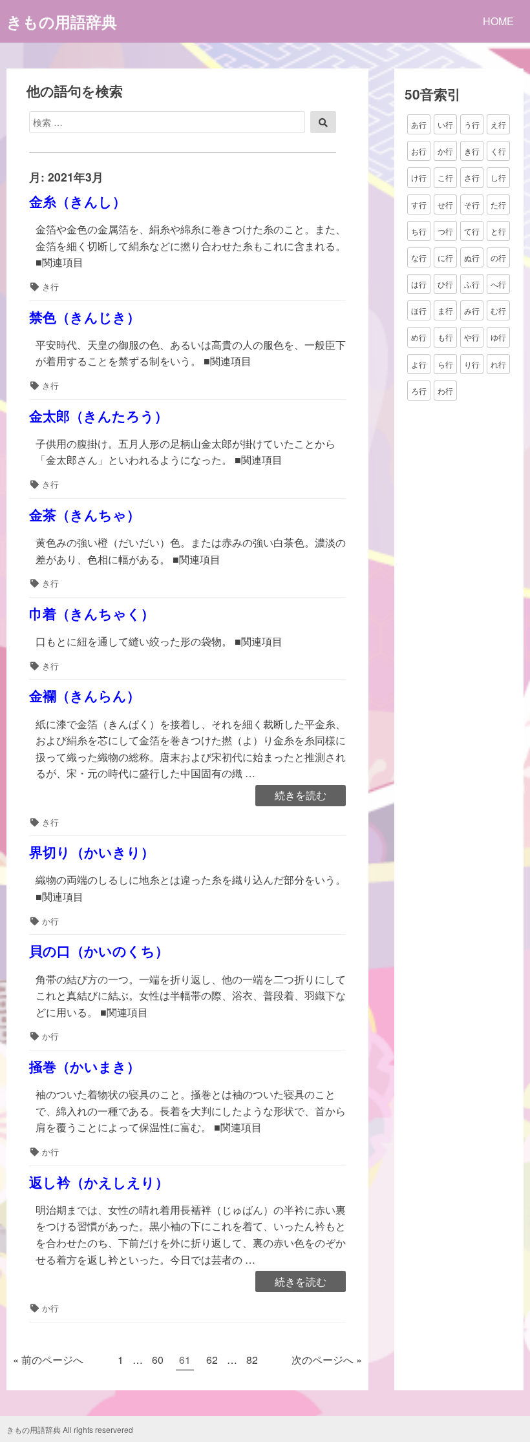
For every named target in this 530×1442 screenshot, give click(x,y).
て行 (472, 230)
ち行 (419, 230)
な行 (419, 257)
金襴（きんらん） (84, 695)
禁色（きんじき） (84, 317)
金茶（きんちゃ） (84, 514)
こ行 (445, 177)
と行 (498, 230)
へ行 (498, 283)
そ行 (472, 204)
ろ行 (419, 390)
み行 (472, 310)
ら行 (445, 364)
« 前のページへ (48, 1359)
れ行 (498, 364)
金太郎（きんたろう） (98, 415)
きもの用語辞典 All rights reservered (69, 1429)
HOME (498, 21)
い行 (445, 124)
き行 (50, 286)
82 (252, 1362)
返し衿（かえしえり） (99, 1182)
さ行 (472, 177)
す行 (419, 204)
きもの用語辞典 (61, 21)
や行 (472, 336)
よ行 (419, 364)
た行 (498, 204)
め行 (419, 336)
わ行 (445, 390)
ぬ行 (472, 257)
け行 (419, 177)
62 (212, 1362)
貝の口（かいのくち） (99, 950)
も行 (445, 336)
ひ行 (445, 283)
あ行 (419, 124)
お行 (419, 150)
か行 (50, 921)
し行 (498, 177)
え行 (498, 124)
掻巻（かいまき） (84, 1066)
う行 (472, 124)
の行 (498, 257)
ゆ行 (498, 336)
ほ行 (419, 310)
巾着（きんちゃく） (91, 613)
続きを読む (300, 796)
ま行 (445, 310)
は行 (419, 283)
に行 (445, 257)
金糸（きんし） (77, 201)
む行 (498, 310)
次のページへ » (327, 1359)
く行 (498, 150)
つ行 (445, 230)
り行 (472, 364)
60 (157, 1362)
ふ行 (472, 283)
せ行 (445, 204)
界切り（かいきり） (91, 851)
